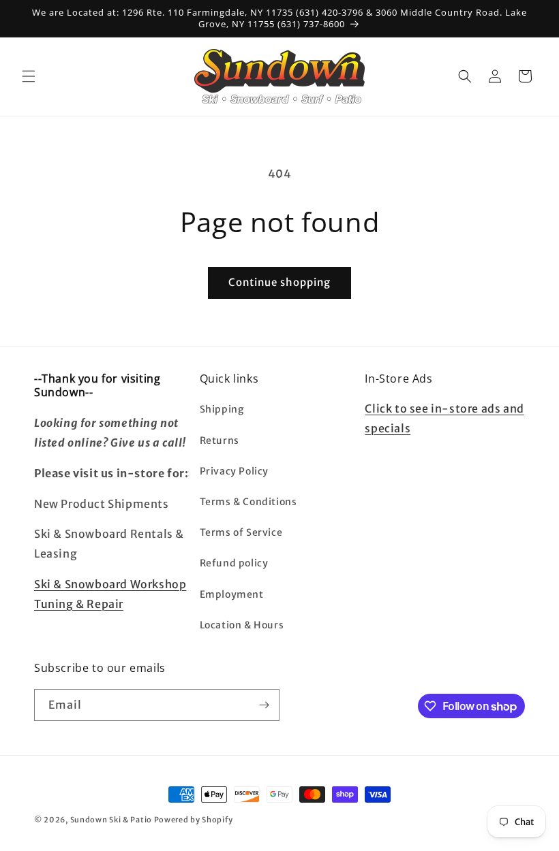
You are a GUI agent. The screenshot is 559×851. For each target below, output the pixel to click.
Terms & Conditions (248, 502)
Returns (219, 440)
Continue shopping (279, 282)
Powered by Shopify (193, 819)
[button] (29, 76)
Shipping (222, 409)
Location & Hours (242, 625)
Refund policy (234, 563)
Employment (232, 594)
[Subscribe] (264, 705)
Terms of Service (241, 532)
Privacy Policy (234, 471)
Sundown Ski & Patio (111, 819)
